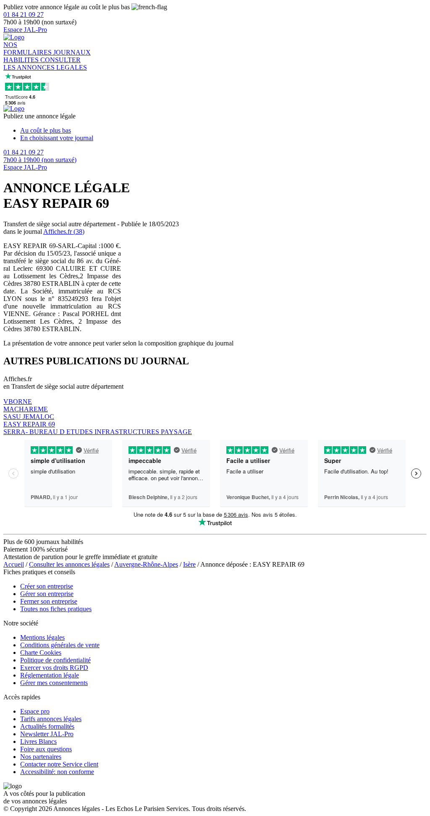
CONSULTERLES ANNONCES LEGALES (45, 63)
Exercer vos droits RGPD (54, 667)
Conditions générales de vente (60, 645)
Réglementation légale (49, 675)
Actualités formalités (47, 726)
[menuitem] (223, 130)
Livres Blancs (38, 741)
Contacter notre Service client (59, 764)
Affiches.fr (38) (63, 231)
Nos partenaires (40, 756)
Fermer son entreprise (48, 601)
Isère (189, 564)
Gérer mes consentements (54, 682)
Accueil (13, 564)
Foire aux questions (46, 749)
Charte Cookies (40, 652)
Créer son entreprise (46, 586)
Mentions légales (42, 637)
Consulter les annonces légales (69, 564)
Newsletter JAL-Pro (46, 734)
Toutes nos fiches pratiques (56, 608)
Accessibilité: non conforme (57, 771)
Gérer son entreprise (46, 593)
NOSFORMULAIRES (28, 48)
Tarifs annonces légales (50, 718)
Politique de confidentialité (55, 660)
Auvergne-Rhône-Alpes (146, 564)
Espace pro (35, 711)
